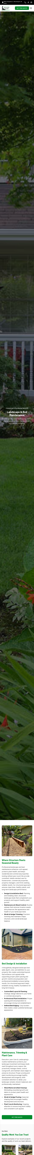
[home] (6, 8)
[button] (30, 8)
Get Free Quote (22, 8)
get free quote (17, 1117)
